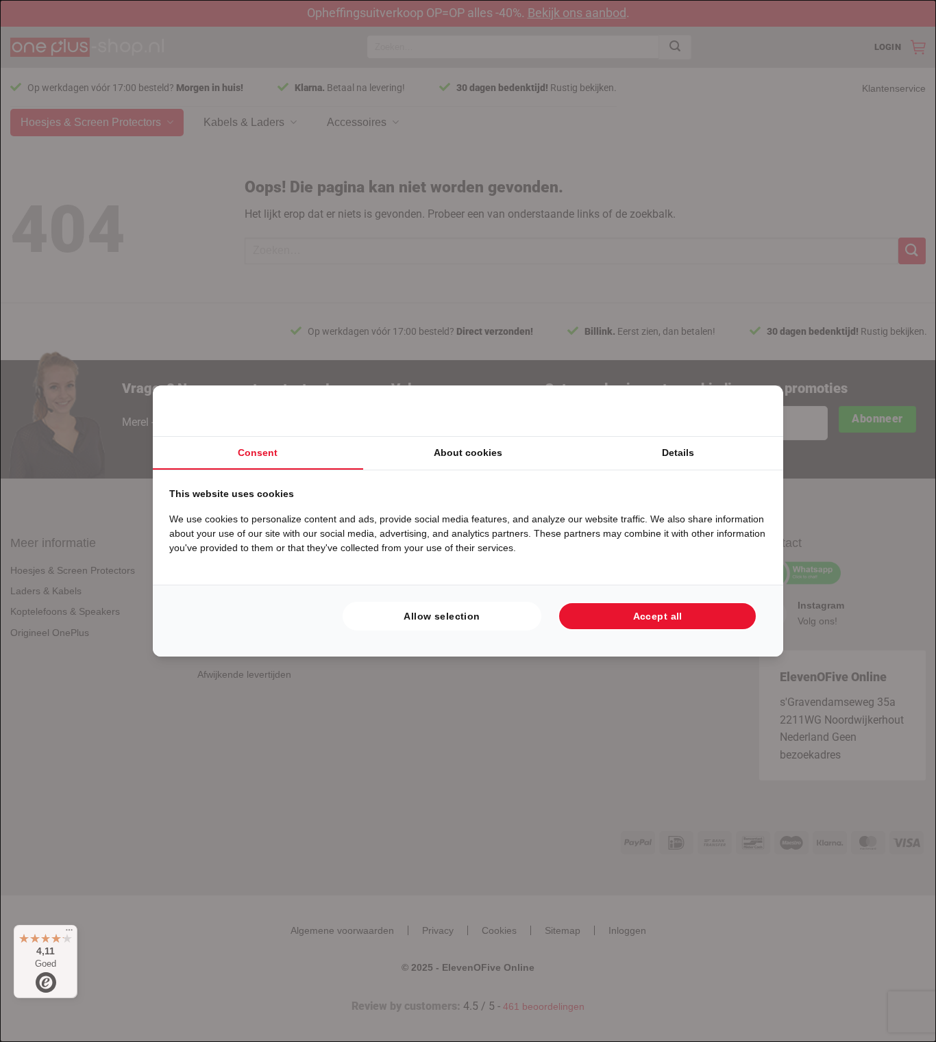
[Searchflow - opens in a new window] (749, 411)
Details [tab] (678, 452)
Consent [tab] (258, 452)
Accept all (657, 616)
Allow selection (442, 616)
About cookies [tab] (468, 452)
